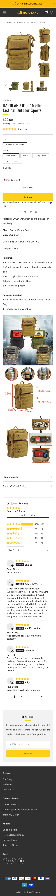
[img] (22, 561)
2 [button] (21, 696)
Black (25, 155)
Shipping (6, 123)
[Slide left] (6, 86)
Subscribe (28, 753)
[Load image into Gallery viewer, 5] (28, 86)
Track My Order (11, 814)
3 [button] (28, 696)
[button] (10, 129)
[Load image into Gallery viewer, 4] (14, 86)
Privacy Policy (10, 840)
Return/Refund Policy (13, 834)
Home (9, 22)
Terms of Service (11, 845)
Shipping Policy (10, 829)
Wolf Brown (11, 155)
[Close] (54, 3)
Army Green (40, 155)
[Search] (51, 12)
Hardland (7, 100)
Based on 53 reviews (17, 511)
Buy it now (28, 197)
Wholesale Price (11, 804)
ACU (17, 161)
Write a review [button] (28, 515)
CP (7, 161)
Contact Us (8, 789)
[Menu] (4, 12)
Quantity (7, 167)
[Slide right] (49, 86)
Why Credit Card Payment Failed (20, 809)
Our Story (8, 779)
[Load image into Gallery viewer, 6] (42, 86)
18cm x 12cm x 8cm (15, 144)
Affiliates (7, 784)
